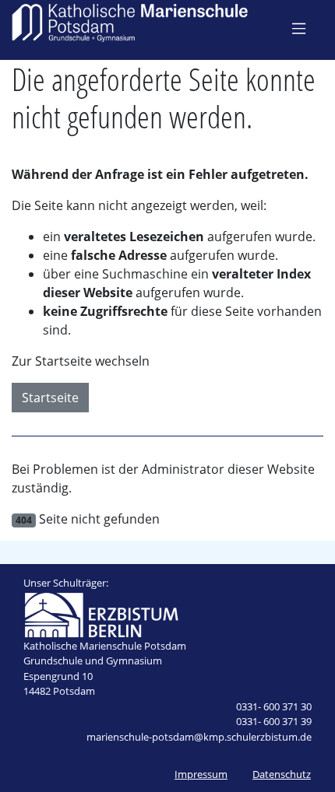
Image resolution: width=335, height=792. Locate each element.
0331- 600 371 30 (274, 706)
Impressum (201, 774)
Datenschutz (281, 774)
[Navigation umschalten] (299, 28)
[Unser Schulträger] (101, 613)
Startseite (50, 397)
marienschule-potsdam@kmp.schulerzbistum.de (199, 737)
